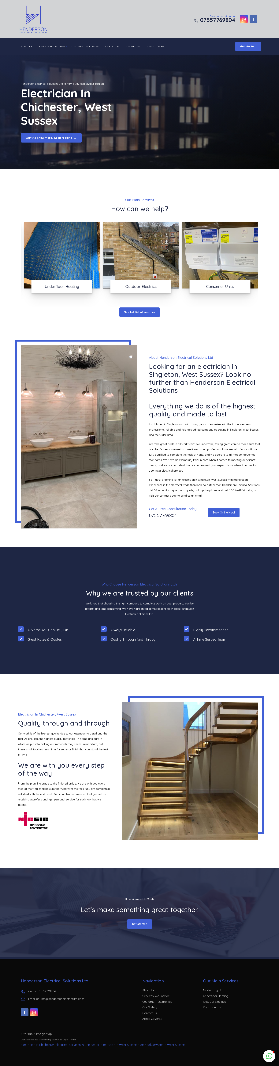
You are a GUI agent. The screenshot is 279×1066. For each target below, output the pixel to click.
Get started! (248, 46)
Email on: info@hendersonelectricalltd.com (56, 999)
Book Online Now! (224, 512)
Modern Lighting (213, 990)
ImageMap (44, 1034)
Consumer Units (213, 1007)
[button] (269, 1056)
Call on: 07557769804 (42, 991)
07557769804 (163, 515)
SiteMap (27, 1034)
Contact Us (133, 46)
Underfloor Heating (215, 996)
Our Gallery (112, 46)
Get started (139, 924)
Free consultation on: (217, 19)
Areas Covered (156, 46)
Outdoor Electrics (214, 1001)
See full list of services (139, 312)
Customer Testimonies (85, 46)
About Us (26, 46)
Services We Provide (52, 46)
